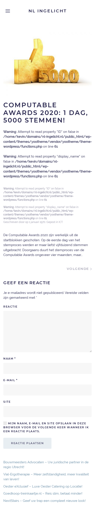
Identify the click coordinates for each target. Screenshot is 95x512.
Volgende (78, 269)
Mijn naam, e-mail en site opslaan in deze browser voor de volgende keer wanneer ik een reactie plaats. (46, 427)
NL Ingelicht (47, 10)
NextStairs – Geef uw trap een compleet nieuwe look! (44, 501)
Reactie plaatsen (27, 443)
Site (7, 401)
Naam (9, 358)
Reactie (10, 306)
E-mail (10, 380)
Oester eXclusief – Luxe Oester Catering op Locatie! (42, 486)
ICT (61, 222)
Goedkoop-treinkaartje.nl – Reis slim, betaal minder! (42, 493)
